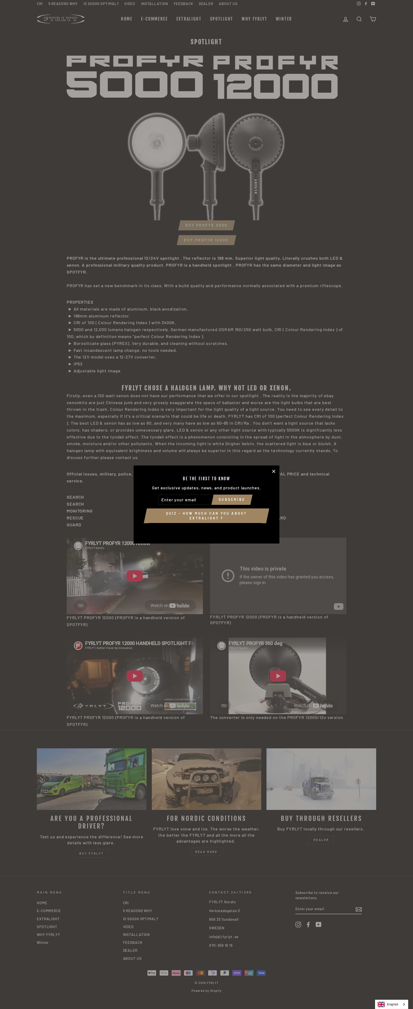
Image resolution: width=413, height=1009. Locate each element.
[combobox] (391, 1004)
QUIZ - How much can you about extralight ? (206, 515)
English (392, 1004)
